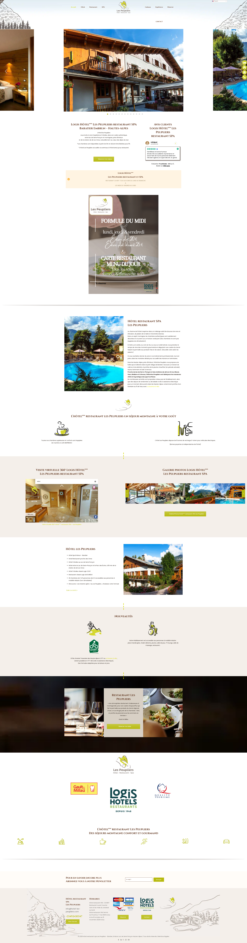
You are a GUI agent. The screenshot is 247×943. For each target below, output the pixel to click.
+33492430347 (74, 916)
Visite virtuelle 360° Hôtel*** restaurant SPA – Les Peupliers (61, 524)
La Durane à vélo (111, 658)
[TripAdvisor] (128, 940)
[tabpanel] (123, 70)
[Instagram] (126, 940)
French (216, 1)
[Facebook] (119, 940)
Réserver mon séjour (105, 159)
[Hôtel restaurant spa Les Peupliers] (123, 7)
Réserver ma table (124, 726)
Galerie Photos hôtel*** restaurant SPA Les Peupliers (186, 514)
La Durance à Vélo (153, 386)
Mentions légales (163, 936)
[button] (179, 143)
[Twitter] (123, 940)
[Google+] (121, 940)
